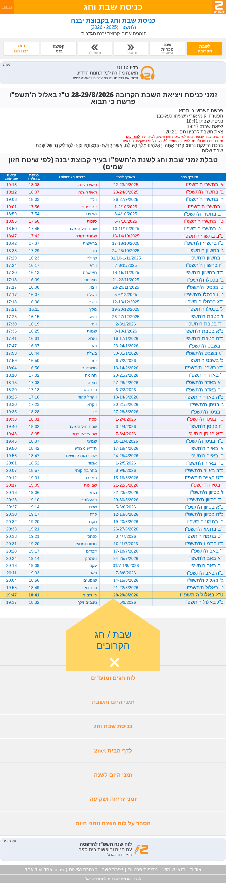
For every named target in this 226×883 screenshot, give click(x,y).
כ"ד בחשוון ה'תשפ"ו (203, 272)
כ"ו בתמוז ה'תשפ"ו (204, 543)
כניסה (7, 7)
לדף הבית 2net (113, 751)
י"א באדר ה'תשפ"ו (205, 382)
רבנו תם (21, 48)
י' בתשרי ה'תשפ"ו (206, 206)
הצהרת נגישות (83, 869)
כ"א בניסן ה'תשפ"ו (204, 433)
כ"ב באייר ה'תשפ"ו (204, 470)
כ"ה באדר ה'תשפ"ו (204, 397)
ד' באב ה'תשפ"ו (207, 551)
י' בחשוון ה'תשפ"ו (206, 258)
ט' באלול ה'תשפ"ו (205, 588)
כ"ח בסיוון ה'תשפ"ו (204, 514)
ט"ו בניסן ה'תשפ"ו (205, 419)
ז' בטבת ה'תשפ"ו (206, 316)
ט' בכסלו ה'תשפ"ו (205, 287)
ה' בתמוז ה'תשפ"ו (205, 522)
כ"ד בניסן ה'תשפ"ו (205, 441)
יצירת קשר (112, 869)
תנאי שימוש (173, 869)
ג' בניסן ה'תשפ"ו (207, 404)
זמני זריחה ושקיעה (113, 799)
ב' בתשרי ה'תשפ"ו (205, 192)
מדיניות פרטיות (143, 869)
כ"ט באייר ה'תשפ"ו (204, 477)
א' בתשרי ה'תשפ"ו (205, 184)
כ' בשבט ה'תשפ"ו (205, 360)
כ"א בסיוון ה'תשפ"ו (204, 507)
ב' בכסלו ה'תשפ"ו (205, 280)
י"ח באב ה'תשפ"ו (206, 565)
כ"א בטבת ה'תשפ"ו (203, 331)
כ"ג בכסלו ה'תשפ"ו (204, 302)
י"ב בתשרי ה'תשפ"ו (204, 214)
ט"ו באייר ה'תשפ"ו (205, 463)
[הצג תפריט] (219, 7)
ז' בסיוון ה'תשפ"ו (207, 492)
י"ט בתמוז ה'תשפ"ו (204, 536)
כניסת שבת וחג (113, 726)
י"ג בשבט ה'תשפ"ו (205, 353)
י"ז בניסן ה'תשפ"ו (206, 426)
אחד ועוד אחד (38, 869)
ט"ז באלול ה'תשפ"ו (202, 595)
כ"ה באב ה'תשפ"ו (205, 573)
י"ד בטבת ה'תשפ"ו (204, 324)
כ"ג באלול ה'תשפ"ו (204, 602)
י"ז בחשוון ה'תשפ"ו (205, 265)
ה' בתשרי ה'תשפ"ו (205, 199)
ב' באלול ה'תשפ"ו (205, 580)
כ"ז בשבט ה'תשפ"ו (204, 368)
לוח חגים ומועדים (113, 678)
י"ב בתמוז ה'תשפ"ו (204, 529)
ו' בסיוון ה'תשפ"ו (207, 485)
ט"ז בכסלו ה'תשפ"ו (204, 294)
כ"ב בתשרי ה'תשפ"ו (203, 236)
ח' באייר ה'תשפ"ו (206, 456)
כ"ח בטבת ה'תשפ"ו (203, 338)
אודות (195, 869)
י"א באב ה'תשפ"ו (206, 558)
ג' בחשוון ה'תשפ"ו (205, 250)
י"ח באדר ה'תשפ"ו (205, 390)
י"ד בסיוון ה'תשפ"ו (205, 499)
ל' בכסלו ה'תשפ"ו (205, 309)
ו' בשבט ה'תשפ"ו (206, 346)
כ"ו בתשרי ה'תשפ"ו (204, 243)
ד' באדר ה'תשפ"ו (206, 375)
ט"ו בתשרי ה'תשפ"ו (204, 221)
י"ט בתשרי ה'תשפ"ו (204, 229)
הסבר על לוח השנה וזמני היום (113, 823)
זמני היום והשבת (113, 702)
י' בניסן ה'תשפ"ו (207, 412)
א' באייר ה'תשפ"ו (206, 448)
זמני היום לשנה (113, 775)
